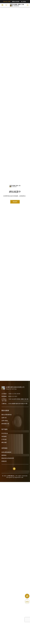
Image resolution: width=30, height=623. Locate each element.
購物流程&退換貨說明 (8, 458)
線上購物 (23, 1)
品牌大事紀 (5, 420)
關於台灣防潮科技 (7, 414)
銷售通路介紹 (5, 423)
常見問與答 (5, 433)
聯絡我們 (15, 201)
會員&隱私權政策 (6, 452)
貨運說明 (4, 461)
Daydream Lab (18, 477)
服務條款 (4, 455)
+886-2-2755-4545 (14, 393)
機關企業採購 (15, 1)
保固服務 (4, 436)
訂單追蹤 (4, 439)
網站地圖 (4, 442)
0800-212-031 (12, 396)
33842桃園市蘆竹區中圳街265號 (17, 403)
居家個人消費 (6, 1)
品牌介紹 (4, 417)
